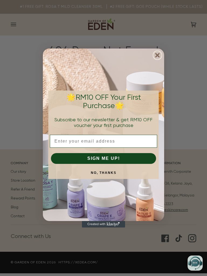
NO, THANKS (103, 173)
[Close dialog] (157, 55)
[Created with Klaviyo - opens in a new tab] (103, 224)
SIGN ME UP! (103, 158)
